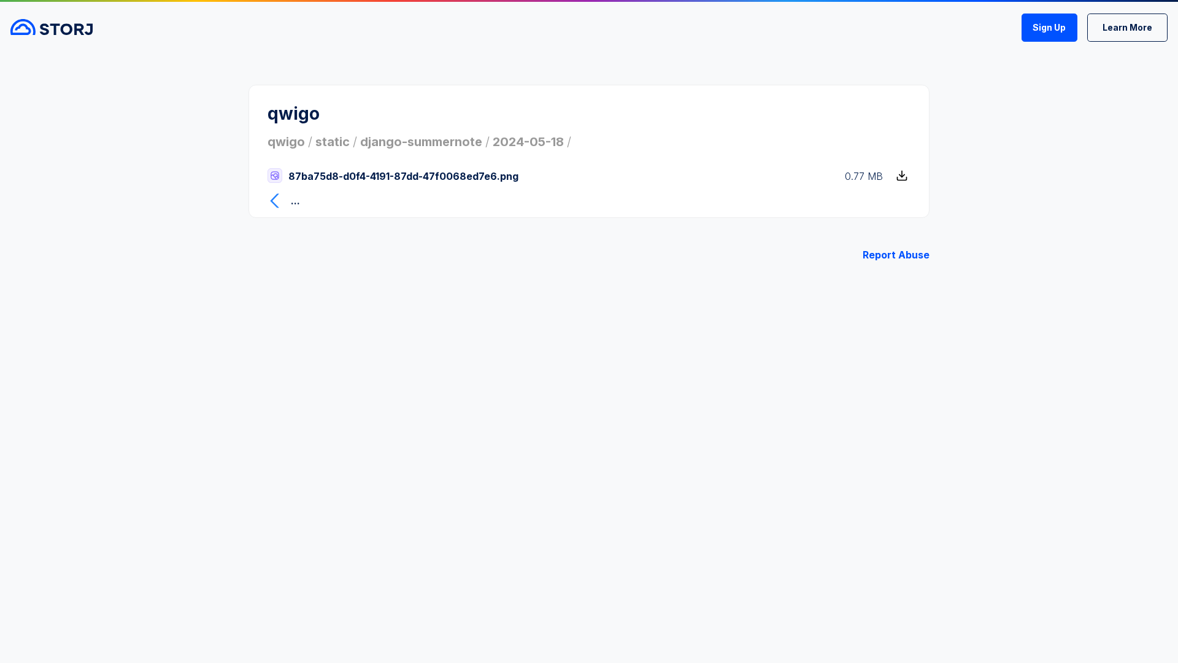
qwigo (286, 141)
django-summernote (421, 141)
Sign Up (1049, 27)
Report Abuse (896, 255)
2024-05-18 (528, 141)
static (332, 141)
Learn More (1127, 27)
